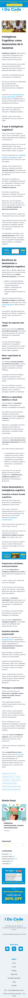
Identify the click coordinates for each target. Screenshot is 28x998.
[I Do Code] (11, 10)
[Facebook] (7, 949)
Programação (6, 861)
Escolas (14, 970)
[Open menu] (23, 9)
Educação (5, 854)
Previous (4, 819)
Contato (14, 985)
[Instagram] (14, 949)
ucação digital (8, 639)
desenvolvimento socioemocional (11, 789)
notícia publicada (7, 304)
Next (24, 819)
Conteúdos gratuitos (14, 978)
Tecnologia (5, 863)
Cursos (14, 967)
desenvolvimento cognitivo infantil (11, 786)
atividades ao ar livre (8, 776)
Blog (14, 982)
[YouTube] (21, 949)
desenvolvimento (15, 780)
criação (18, 776)
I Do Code (20, 754)
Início (14, 963)
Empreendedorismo (8, 859)
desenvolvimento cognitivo (10, 783)
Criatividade (6, 780)
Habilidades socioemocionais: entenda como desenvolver (14, 825)
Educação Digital (7, 856)
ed (3, 639)
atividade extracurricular (9, 773)
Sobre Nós (14, 974)
